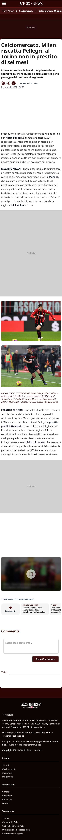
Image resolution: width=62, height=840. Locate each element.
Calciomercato (26, 11)
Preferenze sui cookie (12, 833)
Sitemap (6, 818)
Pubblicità (7, 799)
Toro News (8, 11)
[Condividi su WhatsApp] (3, 83)
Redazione (7, 795)
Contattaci (7, 791)
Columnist (7, 773)
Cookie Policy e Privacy (13, 825)
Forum (5, 803)
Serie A (5, 765)
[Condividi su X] (14, 83)
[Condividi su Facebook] (8, 83)
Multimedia (7, 776)
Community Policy (10, 822)
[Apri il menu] (4, 3)
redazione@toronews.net (28, 744)
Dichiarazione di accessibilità (16, 829)
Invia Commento (45, 659)
